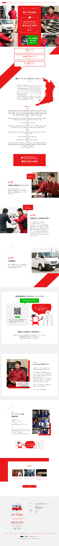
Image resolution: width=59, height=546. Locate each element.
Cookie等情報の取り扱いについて (33, 536)
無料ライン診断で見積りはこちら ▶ (56, 12)
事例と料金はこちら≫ (29, 50)
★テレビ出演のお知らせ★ (17, 478)
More (29, 486)
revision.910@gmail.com (17, 526)
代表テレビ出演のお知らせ (29, 478)
